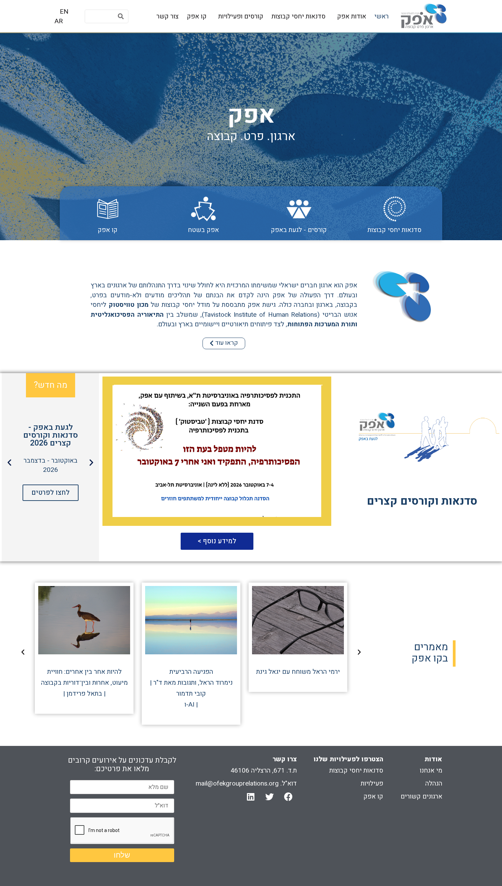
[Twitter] (269, 796)
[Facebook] (288, 796)
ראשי (381, 16)
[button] (224, 343)
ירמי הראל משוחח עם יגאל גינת (298, 672)
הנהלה (433, 783)
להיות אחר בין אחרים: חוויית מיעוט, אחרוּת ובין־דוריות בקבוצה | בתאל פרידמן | (84, 682)
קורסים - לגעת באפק (299, 230)
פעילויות (372, 783)
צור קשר (167, 16)
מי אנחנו (431, 770)
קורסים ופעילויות (240, 16)
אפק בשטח (203, 230)
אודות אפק (351, 16)
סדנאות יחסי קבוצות (298, 16)
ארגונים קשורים (421, 796)
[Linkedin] (250, 796)
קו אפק (197, 16)
